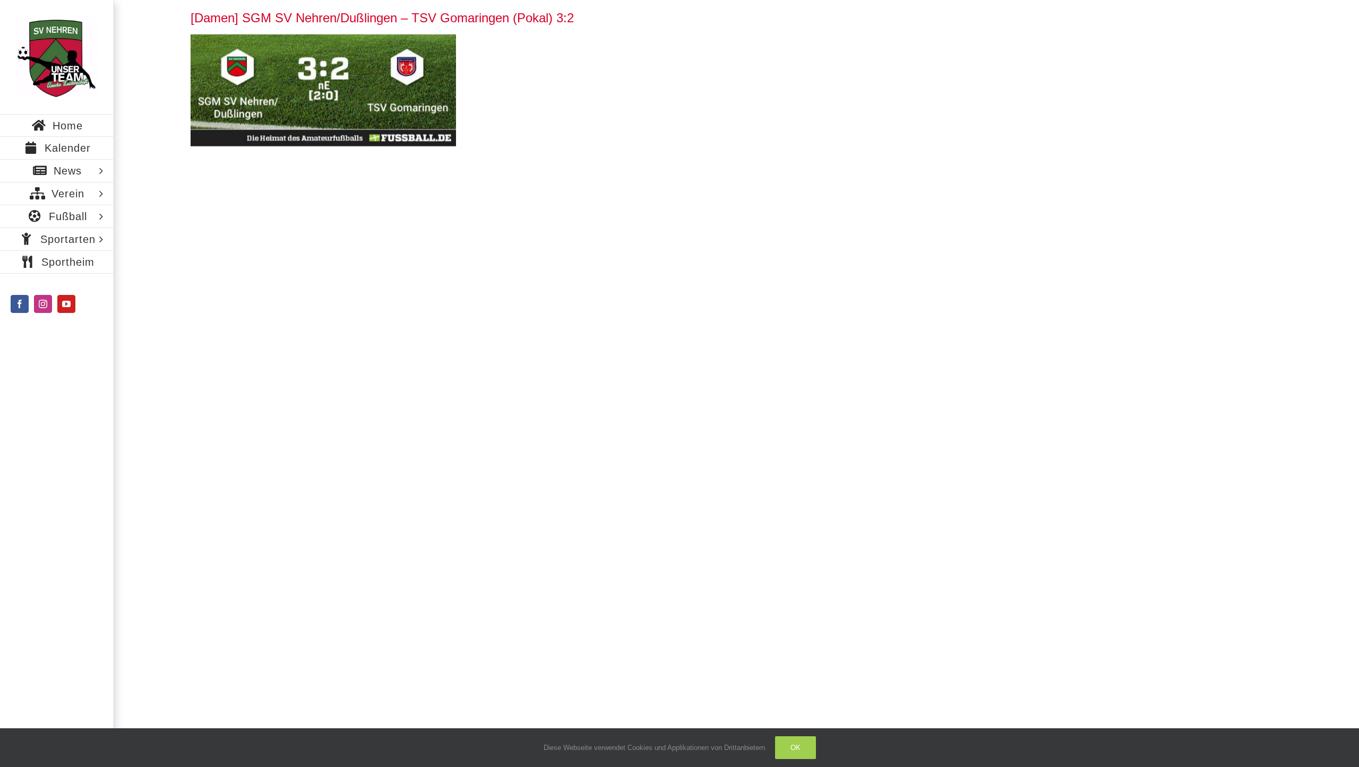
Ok (795, 748)
